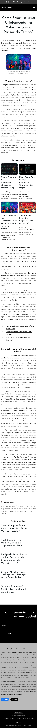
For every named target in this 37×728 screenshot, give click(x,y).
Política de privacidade (18, 716)
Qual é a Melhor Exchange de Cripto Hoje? (19, 2)
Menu (34, 7)
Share (6, 699)
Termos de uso (18, 713)
